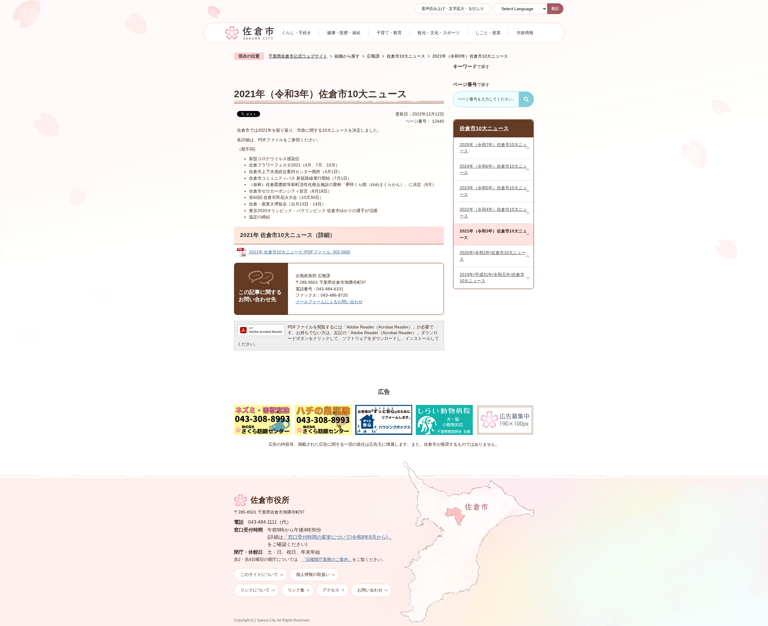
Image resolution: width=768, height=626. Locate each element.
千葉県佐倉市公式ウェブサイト (297, 56)
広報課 (373, 56)
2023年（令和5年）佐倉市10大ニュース (493, 191)
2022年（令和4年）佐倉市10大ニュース (493, 212)
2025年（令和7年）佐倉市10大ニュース (493, 148)
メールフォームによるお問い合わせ (329, 301)
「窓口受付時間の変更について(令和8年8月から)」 (337, 537)
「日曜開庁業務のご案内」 (327, 559)
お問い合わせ (369, 590)
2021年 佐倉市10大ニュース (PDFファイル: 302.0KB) (299, 252)
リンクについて (255, 590)
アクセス (330, 590)
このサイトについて (259, 574)
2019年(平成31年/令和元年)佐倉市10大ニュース (492, 277)
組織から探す (347, 56)
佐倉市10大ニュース (406, 56)
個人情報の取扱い (313, 574)
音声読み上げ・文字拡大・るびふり (453, 8)
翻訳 (555, 8)
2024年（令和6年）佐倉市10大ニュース (493, 169)
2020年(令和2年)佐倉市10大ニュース (493, 256)
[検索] (526, 99)
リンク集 (296, 590)
